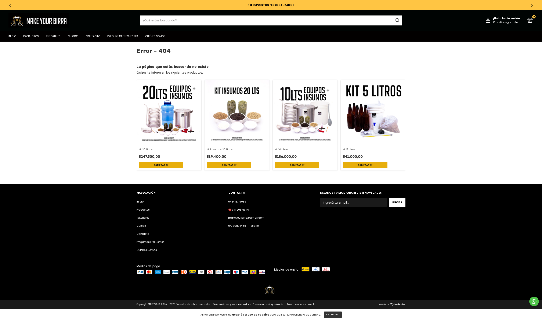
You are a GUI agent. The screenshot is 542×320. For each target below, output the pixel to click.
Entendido (333, 314)
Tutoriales (53, 36)
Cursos (73, 36)
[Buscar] (397, 20)
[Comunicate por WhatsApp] (534, 301)
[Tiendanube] (392, 305)
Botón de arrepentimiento (301, 304)
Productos (31, 36)
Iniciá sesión (511, 18)
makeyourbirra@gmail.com (246, 217)
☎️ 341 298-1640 (238, 209)
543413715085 (237, 201)
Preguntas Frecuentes (122, 36)
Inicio (12, 36)
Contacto (93, 36)
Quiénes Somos (155, 36)
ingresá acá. (276, 304)
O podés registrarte (505, 22)
